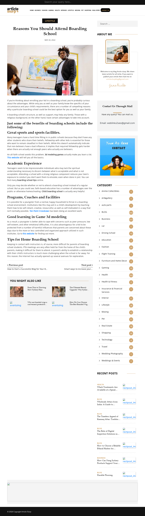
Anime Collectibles (110, 191)
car (103, 226)
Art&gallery (107, 198)
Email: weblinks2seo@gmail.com (117, 123)
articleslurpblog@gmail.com (117, 79)
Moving (77, 10)
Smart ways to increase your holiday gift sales (78, 269)
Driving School (108, 232)
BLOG (104, 212)
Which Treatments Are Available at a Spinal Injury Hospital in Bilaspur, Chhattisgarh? (107, 388)
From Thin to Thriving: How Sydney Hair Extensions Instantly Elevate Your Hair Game (38, 289)
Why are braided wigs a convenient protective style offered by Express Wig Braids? (37, 303)
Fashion (44, 10)
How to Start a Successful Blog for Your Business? (27, 269)
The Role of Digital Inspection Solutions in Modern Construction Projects (107, 432)
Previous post (15, 265)
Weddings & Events (111, 360)
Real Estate (96, 10)
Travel (104, 346)
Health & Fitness (109, 281)
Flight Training (108, 253)
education (106, 239)
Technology (107, 339)
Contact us (105, 10)
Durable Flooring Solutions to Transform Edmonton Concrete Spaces (107, 476)
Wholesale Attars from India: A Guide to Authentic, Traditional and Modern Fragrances (108, 403)
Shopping (88, 10)
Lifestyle (71, 10)
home (32, 10)
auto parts (106, 205)
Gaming (51, 10)
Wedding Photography (112, 353)
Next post (87, 265)
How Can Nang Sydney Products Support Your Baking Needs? (108, 462)
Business (38, 10)
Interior (64, 10)
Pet (82, 10)
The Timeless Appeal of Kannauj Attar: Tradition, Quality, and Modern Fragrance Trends (108, 418)
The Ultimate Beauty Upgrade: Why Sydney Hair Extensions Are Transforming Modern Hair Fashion (79, 289)
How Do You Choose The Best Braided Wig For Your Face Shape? (78, 303)
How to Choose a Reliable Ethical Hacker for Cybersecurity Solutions (109, 447)
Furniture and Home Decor (114, 260)
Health (57, 10)
